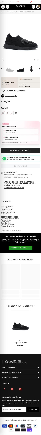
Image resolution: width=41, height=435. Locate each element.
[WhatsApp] (33, 7)
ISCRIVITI (33, 409)
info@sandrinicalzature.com (17, 363)
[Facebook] (4, 389)
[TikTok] (20, 389)
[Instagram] (12, 389)
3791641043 (17, 361)
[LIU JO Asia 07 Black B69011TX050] (20, 324)
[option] (20, 37)
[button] (34, 59)
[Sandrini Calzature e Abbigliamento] (20, 6)
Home (2, 12)
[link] (10, 293)
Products (9, 12)
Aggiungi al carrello (20, 151)
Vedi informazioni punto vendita (14, 188)
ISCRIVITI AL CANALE (20, 248)
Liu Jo (20, 340)
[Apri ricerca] (7, 7)
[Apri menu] (3, 7)
